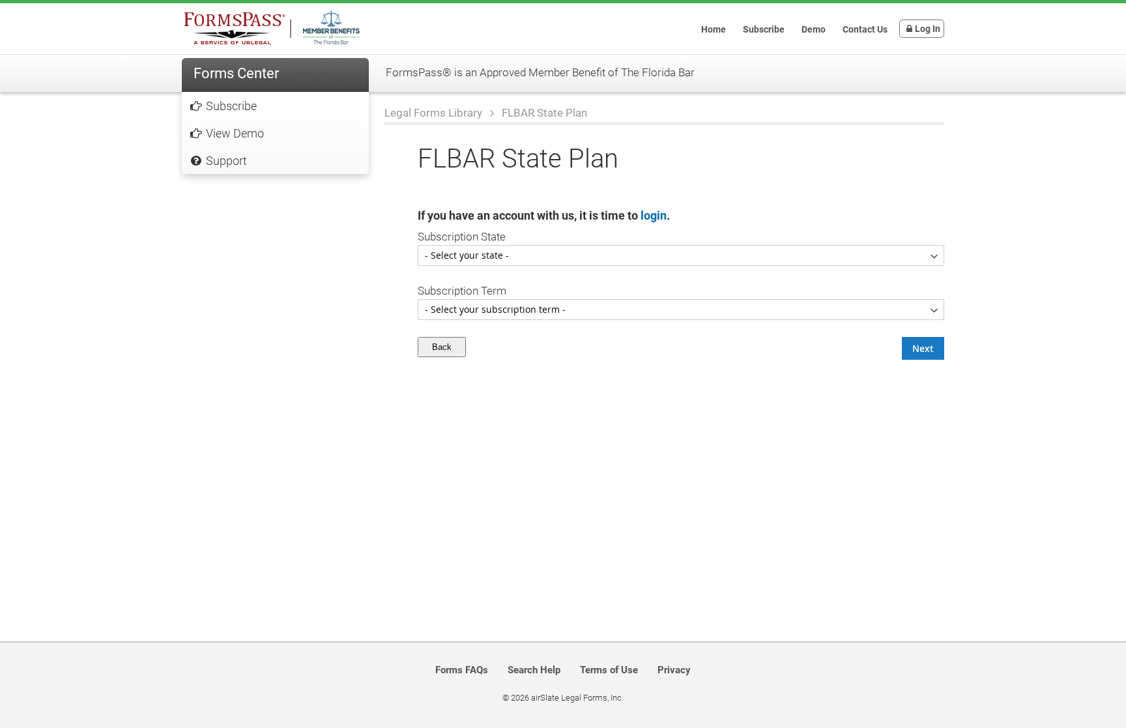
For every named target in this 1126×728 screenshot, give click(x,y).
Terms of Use (609, 670)
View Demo (233, 133)
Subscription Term (462, 290)
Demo (813, 29)
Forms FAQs (461, 670)
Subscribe (764, 29)
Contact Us (865, 29)
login (654, 215)
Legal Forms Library (434, 112)
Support (225, 160)
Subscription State (462, 236)
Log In (927, 28)
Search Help (534, 670)
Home (713, 29)
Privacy (674, 670)
